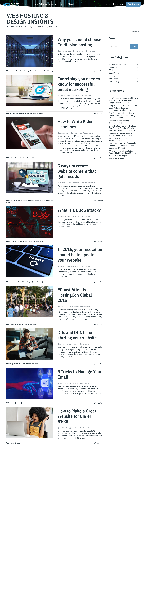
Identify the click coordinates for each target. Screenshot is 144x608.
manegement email (28, 403)
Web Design (113, 78)
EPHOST (112, 70)
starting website (13, 364)
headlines (11, 158)
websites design (38, 282)
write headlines (21, 158)
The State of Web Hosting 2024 (121, 120)
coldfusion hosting (23, 71)
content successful (21, 201)
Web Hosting (114, 81)
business (11, 324)
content (10, 201)
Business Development (118, 64)
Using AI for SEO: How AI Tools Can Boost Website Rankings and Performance (123, 107)
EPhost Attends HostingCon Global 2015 (75, 295)
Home (133, 32)
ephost (19, 324)
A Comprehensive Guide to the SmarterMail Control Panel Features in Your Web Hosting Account (123, 153)
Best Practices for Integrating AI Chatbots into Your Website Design (122, 114)
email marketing (19, 113)
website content (33, 364)
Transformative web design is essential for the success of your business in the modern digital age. (122, 135)
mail (28, 113)
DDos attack (18, 241)
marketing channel (37, 113)
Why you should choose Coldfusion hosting (79, 41)
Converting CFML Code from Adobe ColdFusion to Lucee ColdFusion (122, 144)
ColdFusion (113, 67)
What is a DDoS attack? (79, 210)
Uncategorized (114, 75)
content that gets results (37, 201)
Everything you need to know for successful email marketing (79, 84)
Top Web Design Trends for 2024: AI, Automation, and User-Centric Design (123, 100)
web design (27, 282)
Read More (99, 71)
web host (40, 71)
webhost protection (41, 241)
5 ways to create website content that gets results (77, 171)
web (33, 71)
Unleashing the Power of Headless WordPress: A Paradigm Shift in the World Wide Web (123, 128)
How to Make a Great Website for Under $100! (77, 416)
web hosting (49, 71)
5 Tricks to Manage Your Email (80, 374)
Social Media (114, 73)
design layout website (14, 282)
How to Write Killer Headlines (75, 123)
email (10, 113)
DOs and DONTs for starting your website (77, 334)
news (25, 324)
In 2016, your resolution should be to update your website (80, 254)
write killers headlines (35, 158)
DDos (10, 241)
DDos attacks (29, 241)
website (23, 364)
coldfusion (11, 71)
